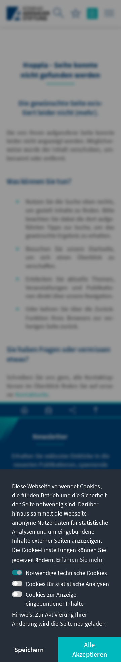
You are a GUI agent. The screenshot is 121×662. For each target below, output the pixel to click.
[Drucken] (24, 410)
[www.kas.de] (28, 13)
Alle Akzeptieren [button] (89, 649)
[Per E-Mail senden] (48, 410)
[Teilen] (72, 410)
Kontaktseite (31, 394)
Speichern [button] (29, 649)
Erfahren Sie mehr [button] (79, 559)
